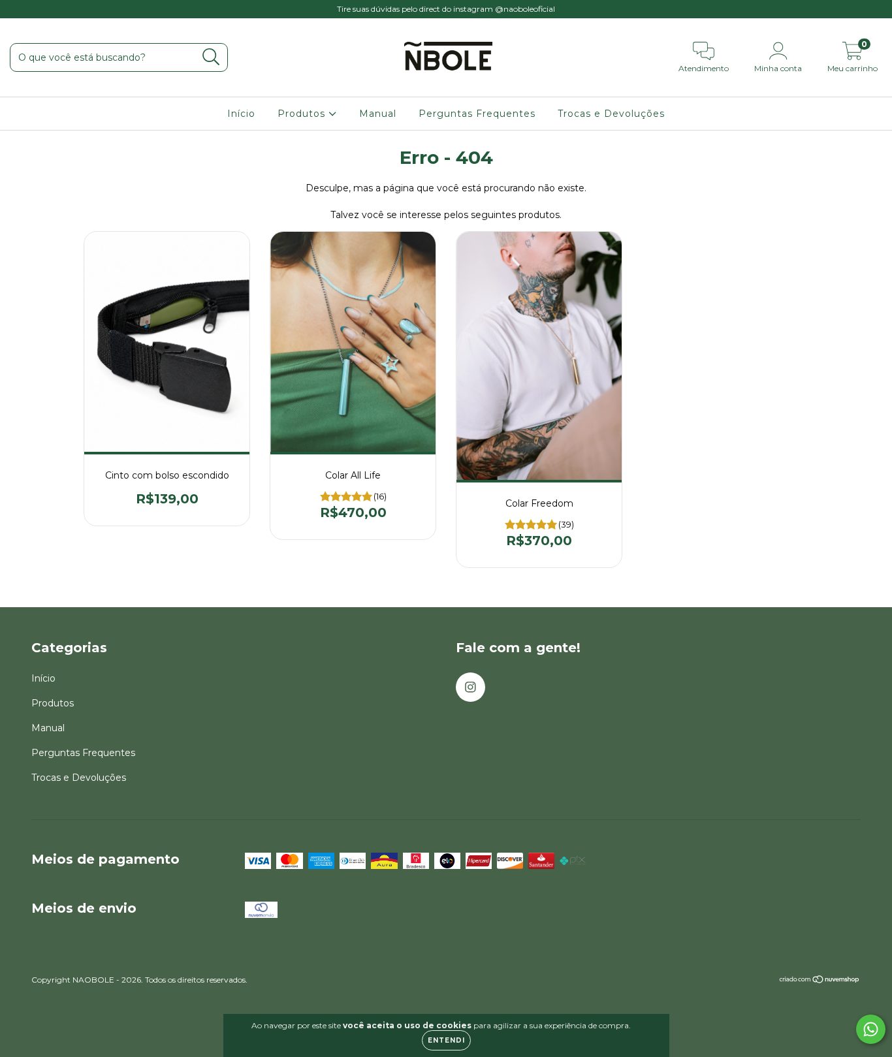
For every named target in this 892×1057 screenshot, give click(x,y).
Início (241, 113)
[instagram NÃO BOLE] (18, 9)
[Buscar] (211, 57)
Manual (377, 113)
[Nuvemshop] (820, 981)
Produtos (303, 113)
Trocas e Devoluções (611, 113)
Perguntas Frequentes (477, 113)
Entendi (446, 1040)
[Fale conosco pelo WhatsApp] (870, 1029)
